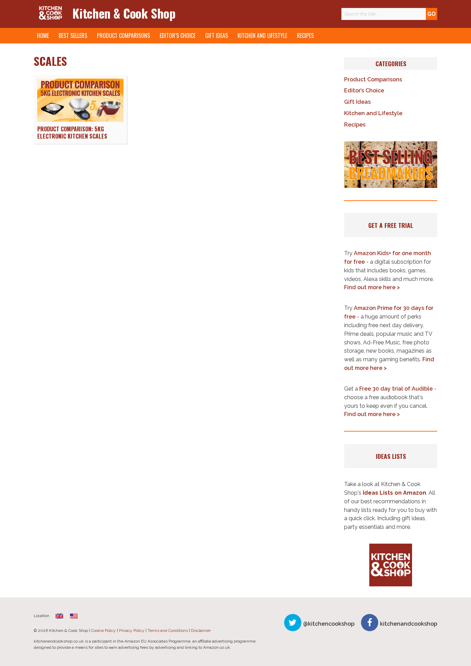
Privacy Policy (131, 630)
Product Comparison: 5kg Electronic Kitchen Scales (72, 132)
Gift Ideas (216, 35)
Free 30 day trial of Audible (396, 388)
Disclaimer (201, 630)
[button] (390, 164)
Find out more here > (372, 287)
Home (43, 35)
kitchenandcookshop (408, 623)
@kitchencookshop (328, 623)
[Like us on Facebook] (369, 622)
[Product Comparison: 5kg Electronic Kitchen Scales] (80, 120)
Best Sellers (73, 35)
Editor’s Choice (178, 35)
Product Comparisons (123, 35)
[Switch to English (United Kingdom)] (59, 615)
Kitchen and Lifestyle (262, 35)
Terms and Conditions (168, 630)
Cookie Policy (103, 630)
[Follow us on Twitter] (292, 622)
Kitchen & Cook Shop (123, 13)
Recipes (305, 35)
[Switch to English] (74, 615)
